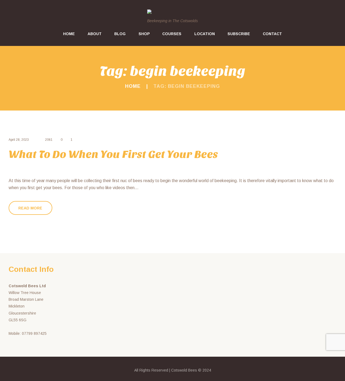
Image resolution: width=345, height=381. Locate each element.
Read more (30, 208)
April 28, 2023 (19, 140)
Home (133, 86)
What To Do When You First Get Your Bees (113, 154)
